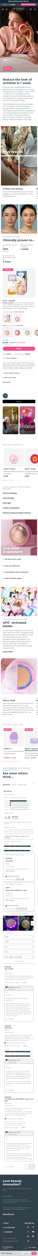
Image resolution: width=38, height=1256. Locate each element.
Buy (34, 1253)
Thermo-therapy (10, 493)
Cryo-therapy (8, 498)
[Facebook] (33, 1227)
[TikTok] (28, 1241)
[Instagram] (28, 1227)
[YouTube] (33, 1232)
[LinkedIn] (28, 1236)
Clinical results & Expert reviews (17, 513)
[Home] (19, 9)
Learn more (8, 652)
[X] (28, 1232)
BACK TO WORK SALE (28, 4)
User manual (6, 382)
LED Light (7, 503)
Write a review (22, 784)
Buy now (7, 68)
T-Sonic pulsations (11, 508)
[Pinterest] (33, 1236)
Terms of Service (17, 1209)
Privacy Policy (6, 1209)
